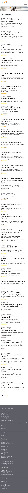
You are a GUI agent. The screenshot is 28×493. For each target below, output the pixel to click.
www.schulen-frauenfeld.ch (7, 420)
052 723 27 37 (6, 416)
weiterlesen (3, 27)
